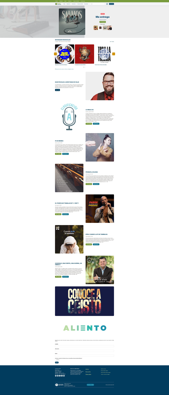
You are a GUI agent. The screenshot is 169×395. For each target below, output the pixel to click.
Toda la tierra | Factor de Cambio (101, 64)
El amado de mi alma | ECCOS (80, 64)
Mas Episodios (96, 123)
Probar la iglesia (92, 172)
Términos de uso (66, 384)
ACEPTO (57, 359)
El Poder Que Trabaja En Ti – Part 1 (67, 203)
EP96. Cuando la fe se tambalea (96, 234)
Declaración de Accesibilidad (68, 385)
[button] (55, 53)
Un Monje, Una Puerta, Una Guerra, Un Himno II (68, 264)
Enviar (57, 362)
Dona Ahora (111, 3)
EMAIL (56, 353)
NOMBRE (56, 344)
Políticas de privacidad (67, 383)
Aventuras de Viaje (72, 82)
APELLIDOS (57, 348)
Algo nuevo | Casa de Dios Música (61, 64)
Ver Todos (112, 41)
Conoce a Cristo (90, 384)
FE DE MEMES (59, 141)
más (95, 121)
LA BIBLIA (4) (90, 109)
